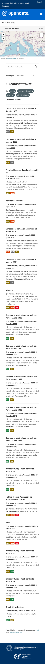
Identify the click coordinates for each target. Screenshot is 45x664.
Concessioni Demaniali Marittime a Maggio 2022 (21, 140)
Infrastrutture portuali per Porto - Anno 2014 (20, 470)
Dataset (11, 22)
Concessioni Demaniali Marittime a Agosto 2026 (21, 110)
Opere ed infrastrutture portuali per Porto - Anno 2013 (21, 439)
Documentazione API (15, 632)
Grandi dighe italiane (15, 607)
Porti (8, 522)
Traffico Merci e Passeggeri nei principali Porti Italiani (19, 498)
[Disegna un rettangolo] (41, 35)
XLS (7, 338)
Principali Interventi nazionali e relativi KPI (22, 171)
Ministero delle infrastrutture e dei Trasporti (15, 4)
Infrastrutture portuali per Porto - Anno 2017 (20, 552)
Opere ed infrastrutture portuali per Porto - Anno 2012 (21, 408)
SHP (7, 132)
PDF (17, 308)
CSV (12, 132)
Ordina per (10, 75)
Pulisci (41, 28)
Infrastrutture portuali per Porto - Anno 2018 (20, 580)
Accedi (39, 2)
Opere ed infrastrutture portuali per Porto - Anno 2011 (21, 378)
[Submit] (36, 66)
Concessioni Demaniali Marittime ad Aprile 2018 (21, 230)
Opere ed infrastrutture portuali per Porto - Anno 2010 (21, 347)
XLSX (12, 571)
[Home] (3, 22)
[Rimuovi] (14, 91)
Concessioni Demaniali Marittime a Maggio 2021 (21, 261)
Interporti (10, 290)
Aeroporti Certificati (14, 200)
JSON (12, 193)
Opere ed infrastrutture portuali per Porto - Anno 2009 (21, 316)
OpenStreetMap (11, 58)
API (38, 630)
